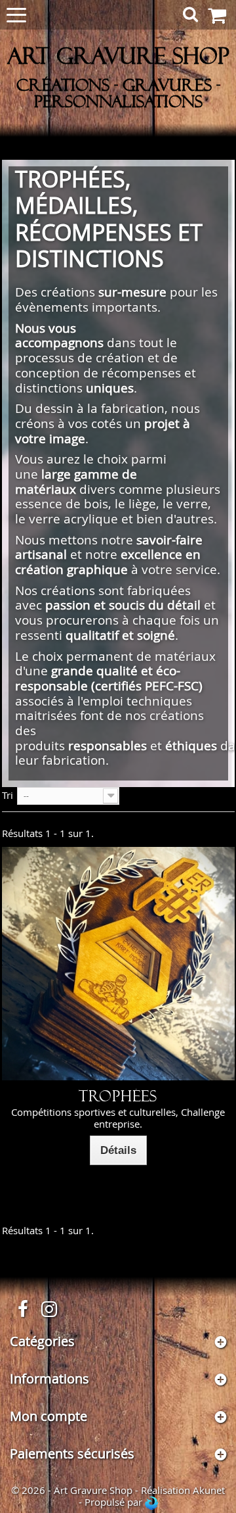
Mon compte (48, 1416)
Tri (7, 794)
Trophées (118, 1096)
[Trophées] (118, 963)
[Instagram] (49, 1307)
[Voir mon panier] (221, 15)
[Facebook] (23, 1307)
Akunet (209, 1490)
